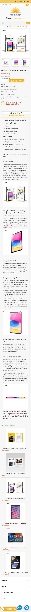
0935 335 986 (10, 609)
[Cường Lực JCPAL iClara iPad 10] (15, 43)
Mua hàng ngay (17, 80)
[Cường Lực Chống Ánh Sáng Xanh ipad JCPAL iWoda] (15, 438)
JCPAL (9, 76)
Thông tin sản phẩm (16, 113)
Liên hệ (4, 586)
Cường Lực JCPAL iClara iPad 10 (15, 498)
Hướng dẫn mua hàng (16, 115)
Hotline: (16, 18)
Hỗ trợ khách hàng (7, 592)
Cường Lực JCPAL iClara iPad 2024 (16, 473)
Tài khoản (26, 1)
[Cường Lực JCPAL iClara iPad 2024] (15, 463)
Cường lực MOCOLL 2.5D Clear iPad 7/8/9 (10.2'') (15, 548)
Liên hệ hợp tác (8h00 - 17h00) (13, 103)
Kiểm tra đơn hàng (17, 1)
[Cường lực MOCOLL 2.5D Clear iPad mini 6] (15, 562)
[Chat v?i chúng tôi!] (26, 607)
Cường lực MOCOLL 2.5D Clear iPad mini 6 (15, 573)
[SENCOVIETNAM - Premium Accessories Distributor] (15, 11)
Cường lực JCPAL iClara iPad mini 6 (15, 523)
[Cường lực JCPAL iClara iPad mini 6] (15, 512)
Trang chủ (6, 27)
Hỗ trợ (3, 598)
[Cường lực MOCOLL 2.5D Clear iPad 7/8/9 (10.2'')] (15, 537)
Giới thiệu (4, 580)
